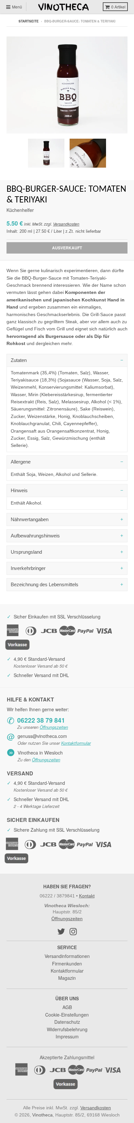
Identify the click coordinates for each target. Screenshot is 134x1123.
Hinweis (19, 490)
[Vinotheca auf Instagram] (73, 931)
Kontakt (87, 895)
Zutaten (19, 360)
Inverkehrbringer (28, 568)
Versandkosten (66, 224)
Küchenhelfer (20, 210)
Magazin (67, 978)
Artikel (118, 6)
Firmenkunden (67, 963)
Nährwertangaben (29, 519)
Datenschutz (67, 1022)
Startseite (29, 21)
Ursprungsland (26, 552)
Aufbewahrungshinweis (35, 535)
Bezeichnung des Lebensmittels (44, 584)
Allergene (21, 461)
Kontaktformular (76, 743)
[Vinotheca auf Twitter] (61, 931)
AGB (67, 1007)
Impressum (67, 1036)
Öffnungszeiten (54, 727)
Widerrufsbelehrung (67, 1029)
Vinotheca (42, 1114)
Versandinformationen (67, 956)
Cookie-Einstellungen (67, 1014)
